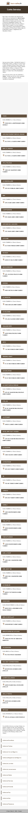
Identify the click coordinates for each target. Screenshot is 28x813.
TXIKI (4, 116)
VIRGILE (5, 490)
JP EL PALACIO (7, 163)
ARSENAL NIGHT (7, 356)
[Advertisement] (14, 46)
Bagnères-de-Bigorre (16, 77)
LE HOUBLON (6, 585)
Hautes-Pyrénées (14, 19)
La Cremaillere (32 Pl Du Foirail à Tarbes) (12, 28)
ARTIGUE (5, 710)
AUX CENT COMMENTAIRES (11, 661)
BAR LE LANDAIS (8, 148)
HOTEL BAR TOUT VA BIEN (11, 431)
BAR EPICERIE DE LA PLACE (11, 631)
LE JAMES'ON (6, 297)
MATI (4, 342)
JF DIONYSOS (7, 647)
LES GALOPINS (7, 370)
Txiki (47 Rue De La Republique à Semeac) (13, 21)
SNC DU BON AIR (7, 267)
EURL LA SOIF (7, 553)
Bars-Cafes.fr (5, 16)
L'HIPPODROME (7, 209)
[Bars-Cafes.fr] (14, 3)
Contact (20, 811)
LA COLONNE (6, 311)
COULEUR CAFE (7, 326)
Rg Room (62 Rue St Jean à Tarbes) (15, 65)
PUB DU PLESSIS (8, 537)
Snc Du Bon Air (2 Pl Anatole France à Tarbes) (14, 65)
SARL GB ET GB (7, 569)
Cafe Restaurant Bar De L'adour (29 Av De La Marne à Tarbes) (13, 24)
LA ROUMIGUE (7, 462)
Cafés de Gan (6, 798)
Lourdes (9, 77)
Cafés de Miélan (7, 775)
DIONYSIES (6, 601)
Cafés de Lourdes (8, 763)
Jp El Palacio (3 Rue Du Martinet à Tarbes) (15, 26)
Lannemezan (11, 79)
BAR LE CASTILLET (8, 617)
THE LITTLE (6, 521)
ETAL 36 (5, 401)
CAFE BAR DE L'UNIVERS (10, 224)
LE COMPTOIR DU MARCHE (10, 385)
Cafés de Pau (6, 792)
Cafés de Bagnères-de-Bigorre (12, 757)
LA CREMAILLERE (8, 181)
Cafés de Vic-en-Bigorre (10, 752)
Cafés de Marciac (8, 781)
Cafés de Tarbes (7, 746)
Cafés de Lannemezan (9, 769)
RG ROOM (5, 252)
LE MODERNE (6, 447)
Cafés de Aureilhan (8, 740)
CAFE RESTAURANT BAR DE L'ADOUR (13, 134)
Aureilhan (5, 79)
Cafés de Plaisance (8, 804)
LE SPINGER (6, 417)
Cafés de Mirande (8, 786)
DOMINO (5, 283)
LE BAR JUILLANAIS (9, 677)
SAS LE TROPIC (7, 694)
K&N (4, 195)
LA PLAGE (5, 238)
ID (3, 476)
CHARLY (5, 505)
